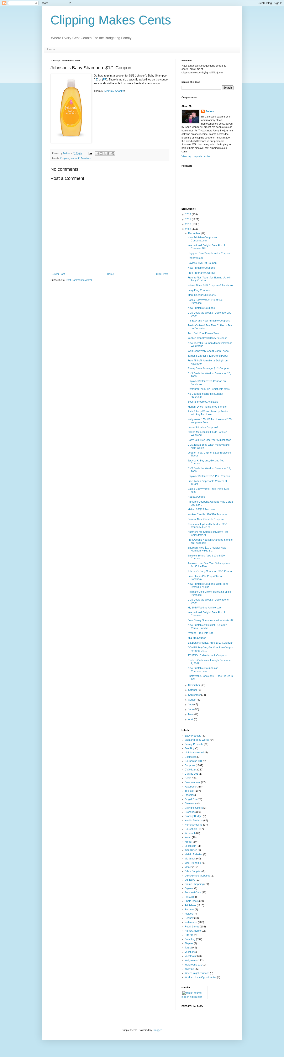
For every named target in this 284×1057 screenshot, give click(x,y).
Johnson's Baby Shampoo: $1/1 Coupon (210, 571)
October (193, 690)
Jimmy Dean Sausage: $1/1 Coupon (208, 368)
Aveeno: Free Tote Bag (201, 633)
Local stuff (190, 845)
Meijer (188, 867)
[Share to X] (105, 153)
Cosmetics (190, 756)
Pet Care (190, 896)
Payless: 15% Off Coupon (202, 263)
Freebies (190, 795)
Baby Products (193, 735)
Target (188, 947)
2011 (188, 219)
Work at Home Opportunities (200, 977)
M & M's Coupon (197, 638)
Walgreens (191, 960)
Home (51, 49)
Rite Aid (189, 934)
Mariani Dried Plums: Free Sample (207, 406)
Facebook (190, 786)
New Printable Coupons (201, 267)
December (194, 233)
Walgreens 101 (193, 964)
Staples (189, 943)
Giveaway (190, 803)
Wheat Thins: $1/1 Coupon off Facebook (210, 285)
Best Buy (190, 748)
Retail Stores (192, 926)
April (191, 719)
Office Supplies (193, 871)
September (194, 695)
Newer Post (58, 274)
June (191, 709)
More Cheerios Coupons (202, 295)
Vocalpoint (190, 956)
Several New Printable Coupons (206, 519)
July (190, 704)
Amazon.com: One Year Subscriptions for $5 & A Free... (209, 565)
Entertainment (192, 782)
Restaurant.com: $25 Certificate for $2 (209, 389)
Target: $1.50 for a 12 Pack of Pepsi (208, 355)
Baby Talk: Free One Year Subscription (209, 440)
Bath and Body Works (197, 739)
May (191, 714)
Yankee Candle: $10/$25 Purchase (207, 338)
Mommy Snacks (114, 91)
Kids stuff (190, 833)
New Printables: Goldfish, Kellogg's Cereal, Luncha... (207, 626)
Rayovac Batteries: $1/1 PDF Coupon (209, 476)
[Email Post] (90, 153)
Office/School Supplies (197, 875)
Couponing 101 (193, 761)
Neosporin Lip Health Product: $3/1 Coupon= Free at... (207, 526)
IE (96, 79)
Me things (190, 858)
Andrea (209, 111)
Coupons (64, 158)
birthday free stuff (194, 752)
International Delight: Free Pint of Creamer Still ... (206, 247)
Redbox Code (196, 258)
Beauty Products (194, 744)
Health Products (194, 820)
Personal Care (193, 892)
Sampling (190, 939)
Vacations (190, 952)
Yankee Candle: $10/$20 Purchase (207, 514)
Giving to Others (194, 807)
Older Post (162, 274)
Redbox (189, 918)
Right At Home (193, 930)
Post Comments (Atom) (79, 280)
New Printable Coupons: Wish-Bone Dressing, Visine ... (208, 585)
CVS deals (191, 769)
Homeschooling (194, 824)
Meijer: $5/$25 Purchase (201, 509)
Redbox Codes (196, 496)
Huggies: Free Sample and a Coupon (209, 253)
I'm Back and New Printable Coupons (209, 320)
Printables (86, 158)
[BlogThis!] (101, 153)
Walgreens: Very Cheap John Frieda (208, 351)
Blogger (157, 1030)
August (192, 699)
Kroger (188, 841)
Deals (188, 778)
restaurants (191, 922)
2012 (188, 214)
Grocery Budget (193, 816)
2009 (188, 229)
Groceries (190, 812)
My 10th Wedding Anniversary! (205, 607)
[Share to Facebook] (109, 153)
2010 (188, 224)
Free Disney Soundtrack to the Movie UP (210, 620)
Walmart (189, 968)
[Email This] (97, 153)
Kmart (188, 837)
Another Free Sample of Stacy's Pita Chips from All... (208, 533)
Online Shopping (194, 884)
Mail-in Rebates (194, 854)
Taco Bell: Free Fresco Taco (203, 333)
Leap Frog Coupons (199, 290)
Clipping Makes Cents (111, 20)
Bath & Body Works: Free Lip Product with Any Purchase (208, 413)
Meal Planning (193, 863)
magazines (191, 850)
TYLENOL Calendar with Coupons (207, 655)
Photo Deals (192, 901)
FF (104, 79)
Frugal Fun (191, 799)
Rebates (189, 909)
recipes (189, 913)
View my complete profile (196, 156)
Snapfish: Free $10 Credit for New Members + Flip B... (207, 549)
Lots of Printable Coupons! (203, 427)
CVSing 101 (191, 773)
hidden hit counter (192, 996)
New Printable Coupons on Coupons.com (203, 239)
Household (191, 829)
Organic (189, 888)
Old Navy (190, 879)
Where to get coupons (197, 973)
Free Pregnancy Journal (201, 272)
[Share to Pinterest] (113, 153)
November (194, 685)
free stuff (74, 158)
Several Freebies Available (203, 401)
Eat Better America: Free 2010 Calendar (210, 642)
